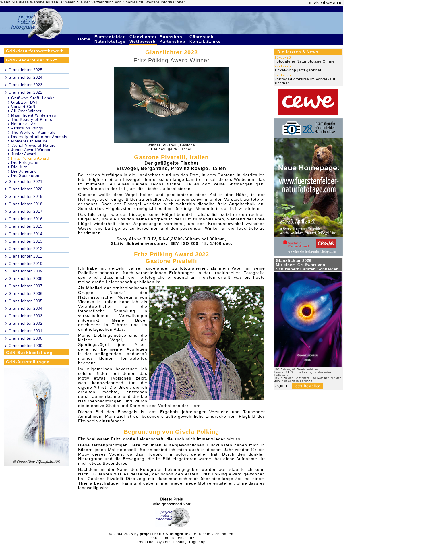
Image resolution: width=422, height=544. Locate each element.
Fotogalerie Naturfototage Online (304, 61)
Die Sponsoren (25, 175)
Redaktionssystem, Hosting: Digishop (171, 542)
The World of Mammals (33, 132)
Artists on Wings (27, 128)
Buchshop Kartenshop (173, 39)
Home (85, 39)
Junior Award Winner (31, 150)
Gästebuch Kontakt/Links (205, 39)
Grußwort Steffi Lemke (33, 98)
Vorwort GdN (23, 106)
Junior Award (23, 154)
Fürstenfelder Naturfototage (110, 39)
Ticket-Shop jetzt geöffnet (297, 70)
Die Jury (19, 167)
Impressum (158, 538)
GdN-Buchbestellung (29, 352)
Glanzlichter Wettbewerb (143, 39)
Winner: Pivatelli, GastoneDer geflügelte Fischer (171, 147)
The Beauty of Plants (31, 119)
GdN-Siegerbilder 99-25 (32, 60)
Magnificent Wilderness (33, 115)
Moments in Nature (29, 141)
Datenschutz (183, 538)
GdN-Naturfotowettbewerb (35, 51)
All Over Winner (26, 111)
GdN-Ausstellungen (28, 361)
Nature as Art (24, 124)
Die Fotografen (25, 162)
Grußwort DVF (24, 102)
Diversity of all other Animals (39, 137)
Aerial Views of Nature (33, 145)
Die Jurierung (24, 171)
